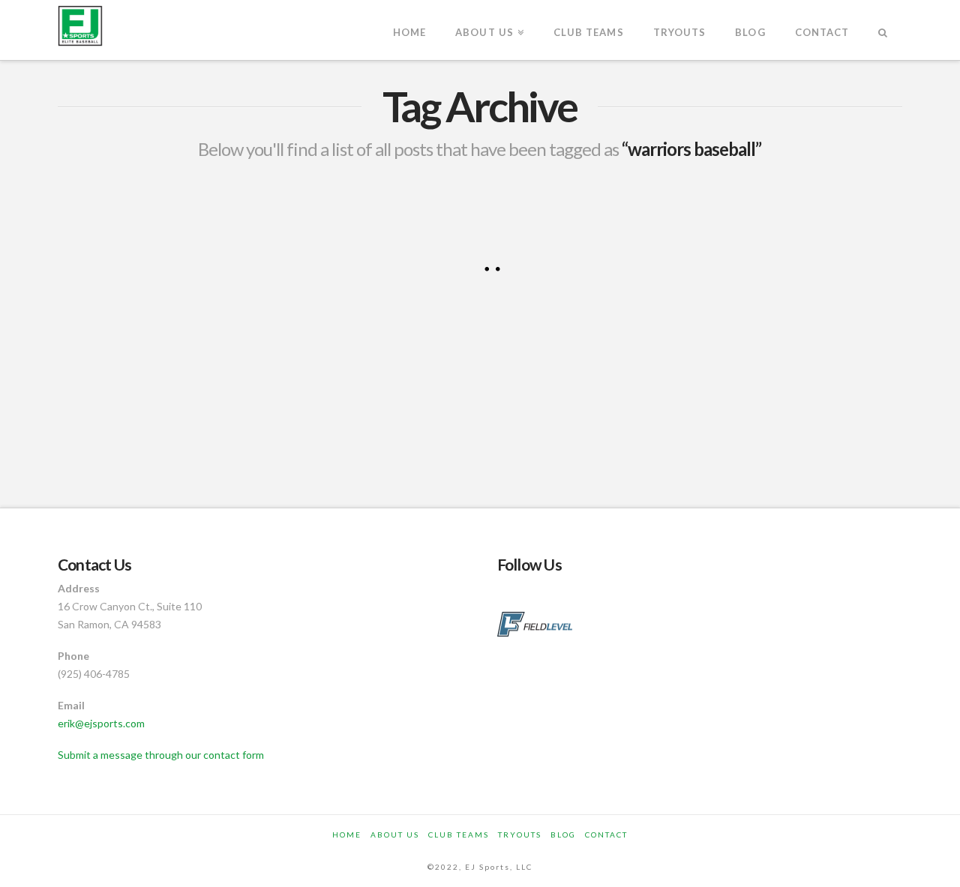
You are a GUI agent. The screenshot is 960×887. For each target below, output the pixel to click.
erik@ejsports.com (101, 723)
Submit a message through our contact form (161, 754)
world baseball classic (132, 442)
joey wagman (106, 407)
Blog (563, 834)
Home (347, 834)
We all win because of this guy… (173, 229)
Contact (606, 834)
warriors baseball (220, 407)
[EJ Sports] (80, 25)
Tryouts (520, 834)
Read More (108, 354)
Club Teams (458, 834)
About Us (394, 834)
